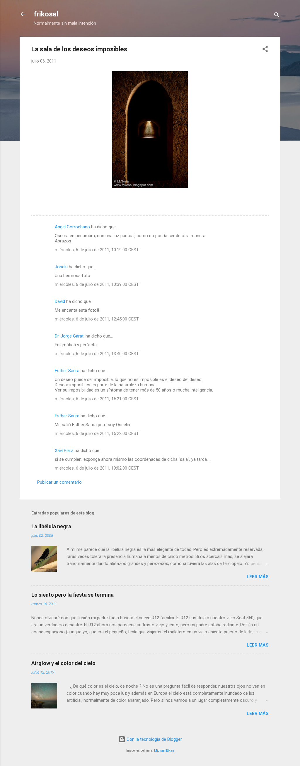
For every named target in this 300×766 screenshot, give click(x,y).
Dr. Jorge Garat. (69, 336)
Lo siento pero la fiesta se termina (72, 595)
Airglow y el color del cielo (63, 663)
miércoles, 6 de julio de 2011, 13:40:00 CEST (97, 353)
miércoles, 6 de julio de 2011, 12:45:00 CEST (97, 319)
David (60, 301)
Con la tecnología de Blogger (153, 739)
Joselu (61, 266)
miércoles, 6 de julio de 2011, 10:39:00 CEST (97, 284)
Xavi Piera (64, 450)
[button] (265, 50)
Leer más (258, 576)
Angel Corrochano (72, 227)
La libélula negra (51, 526)
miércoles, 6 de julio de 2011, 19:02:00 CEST (97, 468)
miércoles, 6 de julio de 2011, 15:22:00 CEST (97, 433)
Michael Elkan (164, 750)
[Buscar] (276, 16)
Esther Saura (67, 370)
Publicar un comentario (59, 482)
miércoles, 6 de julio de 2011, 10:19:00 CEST (97, 249)
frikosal (46, 14)
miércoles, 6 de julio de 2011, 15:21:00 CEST (97, 398)
